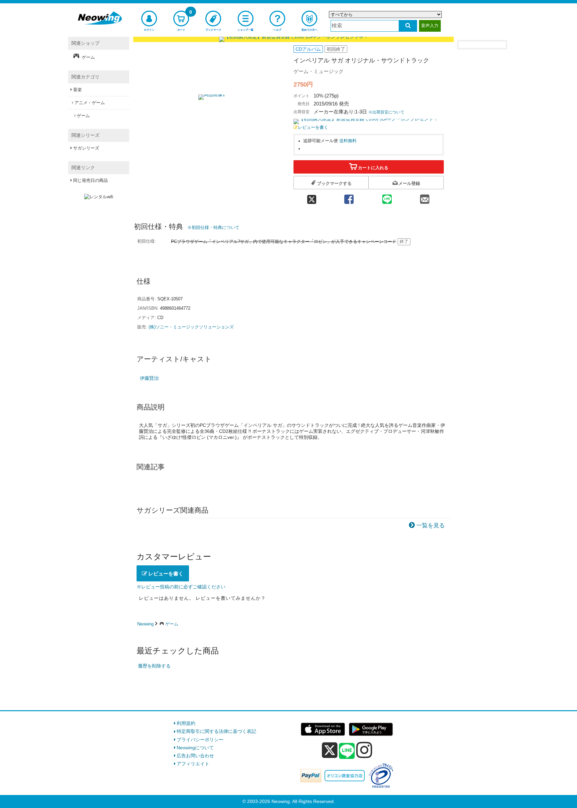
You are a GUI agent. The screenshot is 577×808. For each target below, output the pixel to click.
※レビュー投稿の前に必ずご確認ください (181, 586)
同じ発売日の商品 (90, 180)
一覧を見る (430, 525)
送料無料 (348, 141)
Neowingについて (195, 747)
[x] (330, 750)
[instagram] (364, 750)
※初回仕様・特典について (213, 227)
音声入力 (429, 25)
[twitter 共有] (312, 197)
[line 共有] (387, 197)
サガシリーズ (86, 148)
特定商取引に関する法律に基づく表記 (216, 731)
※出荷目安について (386, 112)
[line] (347, 751)
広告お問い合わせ (195, 755)
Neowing (145, 623)
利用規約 (186, 723)
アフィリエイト (193, 763)
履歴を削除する (154, 665)
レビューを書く (313, 127)
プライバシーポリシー (200, 739)
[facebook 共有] (349, 197)
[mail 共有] (425, 197)
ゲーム (171, 623)
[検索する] (408, 26)
